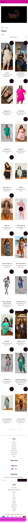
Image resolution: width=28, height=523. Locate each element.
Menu (4, 2)
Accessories (14, 504)
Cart (26, 2)
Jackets (14, 500)
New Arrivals (14, 487)
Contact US (14, 446)
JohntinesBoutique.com (18, 514)
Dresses (14, 491)
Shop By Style (14, 506)
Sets (14, 493)
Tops (14, 495)
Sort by (2, 34)
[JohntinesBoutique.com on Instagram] (16, 469)
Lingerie (14, 510)
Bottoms (14, 497)
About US (14, 444)
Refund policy (14, 454)
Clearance (14, 508)
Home (2, 27)
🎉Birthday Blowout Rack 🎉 (14, 489)
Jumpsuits (14, 502)
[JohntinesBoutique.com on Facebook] (12, 469)
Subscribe (22, 480)
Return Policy (14, 450)
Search (14, 441)
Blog (14, 456)
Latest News (14, 460)
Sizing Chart (14, 448)
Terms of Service (14, 452)
